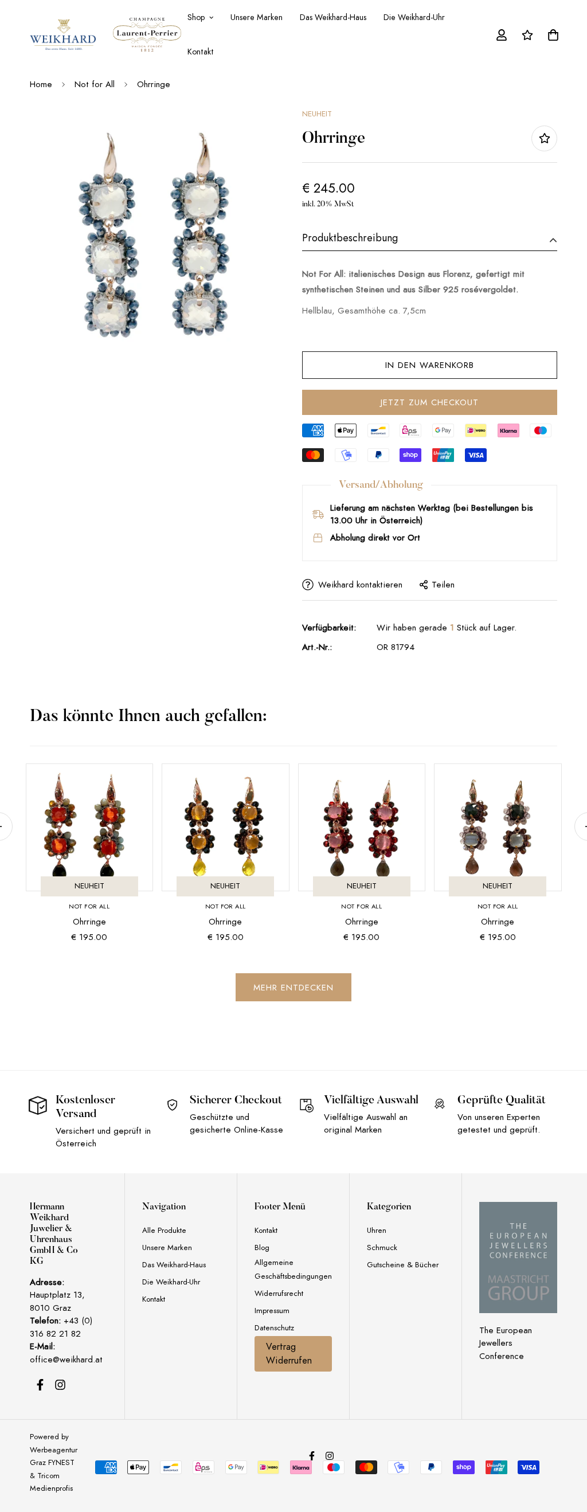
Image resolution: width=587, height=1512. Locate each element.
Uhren (376, 1230)
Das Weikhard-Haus (333, 17)
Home (41, 84)
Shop (196, 17)
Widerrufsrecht (279, 1293)
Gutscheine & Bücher (403, 1264)
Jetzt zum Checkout (430, 402)
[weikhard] (63, 35)
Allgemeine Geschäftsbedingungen (293, 1269)
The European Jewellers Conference (505, 1343)
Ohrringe (89, 921)
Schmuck (382, 1247)
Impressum (272, 1310)
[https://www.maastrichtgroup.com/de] (518, 1257)
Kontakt (200, 51)
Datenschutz (274, 1327)
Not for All (95, 84)
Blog (262, 1247)
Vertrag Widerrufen (289, 1354)
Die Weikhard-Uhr (414, 17)
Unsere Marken (256, 17)
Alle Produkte (164, 1230)
